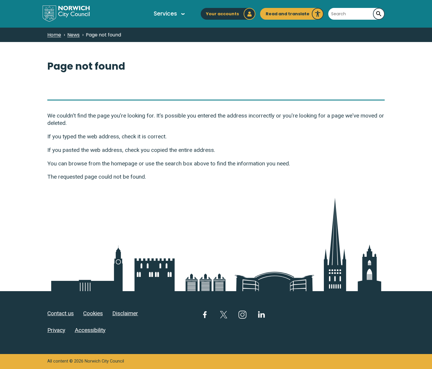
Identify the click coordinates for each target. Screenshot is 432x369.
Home (54, 34)
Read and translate (287, 15)
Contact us (60, 313)
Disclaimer (125, 313)
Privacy (56, 330)
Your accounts (222, 14)
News (73, 34)
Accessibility (90, 330)
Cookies (93, 313)
